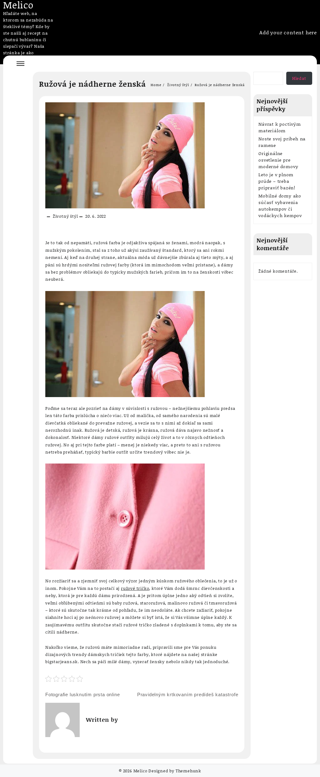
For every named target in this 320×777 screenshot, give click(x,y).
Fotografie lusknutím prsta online (82, 694)
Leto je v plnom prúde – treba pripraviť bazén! (276, 181)
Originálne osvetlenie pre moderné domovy (278, 160)
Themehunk (188, 771)
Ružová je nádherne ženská (92, 84)
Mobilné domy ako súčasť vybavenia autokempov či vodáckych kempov (280, 205)
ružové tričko (135, 588)
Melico (140, 771)
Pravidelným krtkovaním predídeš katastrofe (187, 694)
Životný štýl (65, 216)
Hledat (299, 78)
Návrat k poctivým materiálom (279, 127)
